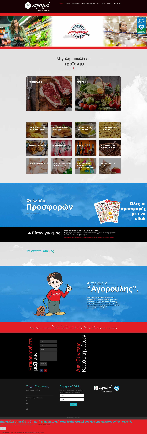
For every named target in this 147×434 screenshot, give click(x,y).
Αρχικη (61, 3)
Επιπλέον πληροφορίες (43, 424)
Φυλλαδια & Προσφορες (88, 3)
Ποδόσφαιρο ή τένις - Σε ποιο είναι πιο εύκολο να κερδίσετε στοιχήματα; (23, 432)
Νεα (98, 3)
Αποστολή (43, 364)
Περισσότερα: (48, 91)
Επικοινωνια (117, 3)
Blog (103, 3)
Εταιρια (68, 3)
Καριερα (109, 3)
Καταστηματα (76, 3)
